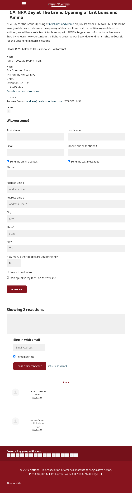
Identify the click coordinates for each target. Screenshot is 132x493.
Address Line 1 (15, 183)
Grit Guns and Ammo (61, 24)
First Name (13, 130)
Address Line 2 (15, 197)
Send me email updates (24, 161)
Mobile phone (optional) (82, 146)
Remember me (25, 356)
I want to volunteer (21, 272)
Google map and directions (23, 91)
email (24, 483)
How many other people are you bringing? (32, 256)
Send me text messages (85, 161)
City (9, 212)
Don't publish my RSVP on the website (33, 278)
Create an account (58, 366)
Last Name (74, 130)
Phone (10, 167)
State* (10, 227)
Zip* (9, 242)
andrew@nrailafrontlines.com (44, 101)
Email (10, 146)
